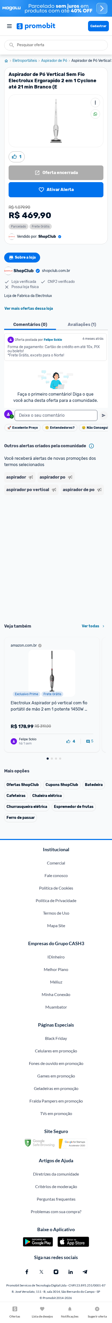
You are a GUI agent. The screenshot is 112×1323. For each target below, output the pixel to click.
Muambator (56, 1006)
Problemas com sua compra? (56, 1211)
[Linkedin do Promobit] (70, 1272)
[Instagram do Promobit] (56, 1272)
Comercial (56, 862)
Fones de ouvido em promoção (56, 1063)
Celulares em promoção (56, 1050)
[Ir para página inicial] (8, 61)
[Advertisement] (56, 557)
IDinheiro (56, 956)
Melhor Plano (56, 969)
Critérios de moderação (56, 1186)
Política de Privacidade (56, 900)
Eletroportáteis (25, 61)
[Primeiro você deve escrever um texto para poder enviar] (103, 415)
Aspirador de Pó (54, 61)
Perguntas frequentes (56, 1198)
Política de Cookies (56, 887)
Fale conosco (56, 875)
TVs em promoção (56, 1113)
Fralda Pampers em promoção (56, 1100)
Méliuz (56, 981)
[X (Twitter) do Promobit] (41, 1272)
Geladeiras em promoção (56, 1088)
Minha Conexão (56, 994)
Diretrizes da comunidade (56, 1173)
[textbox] (56, 415)
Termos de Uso (56, 912)
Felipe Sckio (53, 340)
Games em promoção (56, 1075)
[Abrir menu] (9, 26)
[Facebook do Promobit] (27, 1272)
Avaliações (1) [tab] (82, 324)
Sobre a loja (25, 257)
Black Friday (56, 1038)
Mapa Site (56, 925)
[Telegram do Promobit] (85, 1272)
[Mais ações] (95, 102)
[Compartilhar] (95, 114)
